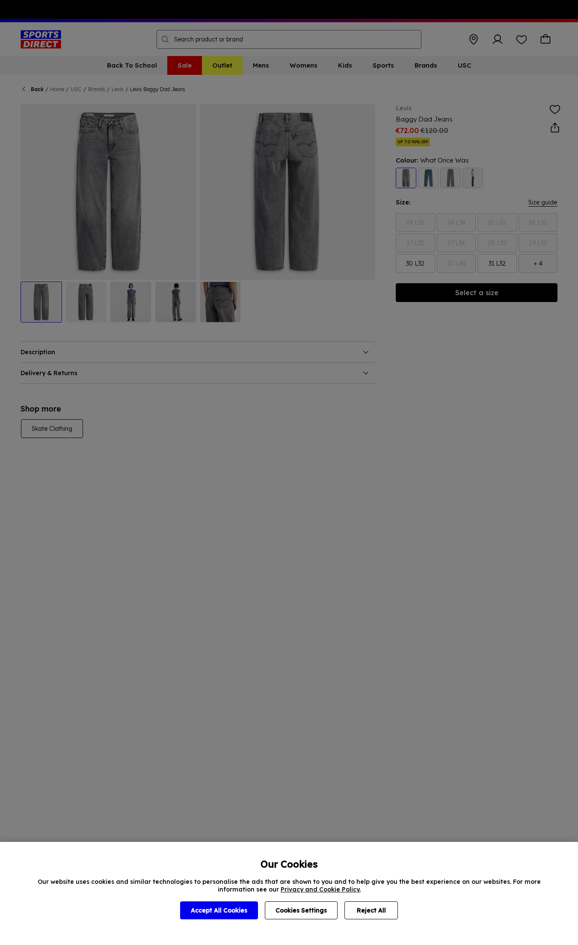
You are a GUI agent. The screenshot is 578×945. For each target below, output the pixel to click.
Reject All (371, 910)
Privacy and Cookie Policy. (321, 889)
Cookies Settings (301, 910)
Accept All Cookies (219, 910)
